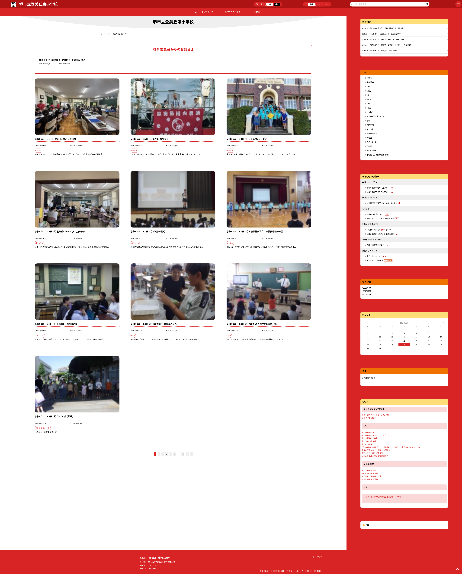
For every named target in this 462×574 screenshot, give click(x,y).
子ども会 (370, 129)
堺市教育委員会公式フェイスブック (375, 435)
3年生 (369, 95)
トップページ (207, 11)
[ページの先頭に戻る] (457, 569)
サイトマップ (317, 556)
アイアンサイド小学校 (370, 473)
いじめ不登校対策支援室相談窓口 (375, 456)
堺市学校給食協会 (369, 470)
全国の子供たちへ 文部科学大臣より (376, 450)
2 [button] (158, 454)
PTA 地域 (370, 125)
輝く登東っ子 (371, 150)
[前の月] (365, 322)
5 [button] (170, 454)
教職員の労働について (377, 214)
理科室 (369, 146)
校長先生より (372, 133)
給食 (368, 120)
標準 (311, 4)
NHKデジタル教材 (369, 418)
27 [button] (187, 454)
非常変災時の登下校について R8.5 (383, 203)
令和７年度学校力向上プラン (380, 192)
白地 (269, 4)
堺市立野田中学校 (369, 441)
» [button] (191, 454)
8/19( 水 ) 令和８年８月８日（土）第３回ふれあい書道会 (383, 28)
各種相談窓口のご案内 (377, 245)
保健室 (369, 137)
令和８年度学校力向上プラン (380, 187)
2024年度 (367, 294)
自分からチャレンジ (376, 256)
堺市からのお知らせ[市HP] (372, 453)
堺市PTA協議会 (368, 444)
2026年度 (367, 287)
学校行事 (370, 82)
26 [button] (183, 454)
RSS (367, 524)
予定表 (257, 11)
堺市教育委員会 (368, 432)
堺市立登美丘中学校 (370, 438)
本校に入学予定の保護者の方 (378, 154)
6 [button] (174, 454)
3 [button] (162, 454)
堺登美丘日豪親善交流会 (372, 476)
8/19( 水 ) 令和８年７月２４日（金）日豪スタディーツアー (383, 39)
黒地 (277, 4)
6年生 (369, 107)
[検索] (427, 4)
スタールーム (372, 142)
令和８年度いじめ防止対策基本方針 (383, 234)
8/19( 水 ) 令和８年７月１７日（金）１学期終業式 (380, 50)
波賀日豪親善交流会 (370, 479)
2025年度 (367, 291)
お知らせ (370, 78)
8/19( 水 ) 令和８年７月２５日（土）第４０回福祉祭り (381, 34)
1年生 (369, 86)
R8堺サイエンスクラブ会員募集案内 (382, 218)
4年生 (369, 99)
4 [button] (166, 454)
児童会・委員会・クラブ (375, 116)
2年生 (369, 90)
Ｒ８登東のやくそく (379, 229)
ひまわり (370, 112)
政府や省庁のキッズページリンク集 (375, 415)
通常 (262, 4)
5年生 (369, 103)
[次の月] (443, 322)
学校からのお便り (232, 11)
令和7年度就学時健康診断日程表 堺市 (382, 496)
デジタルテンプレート (379, 260)
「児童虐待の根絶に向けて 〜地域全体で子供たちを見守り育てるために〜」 (391, 447)
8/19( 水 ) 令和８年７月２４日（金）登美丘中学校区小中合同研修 (386, 45)
